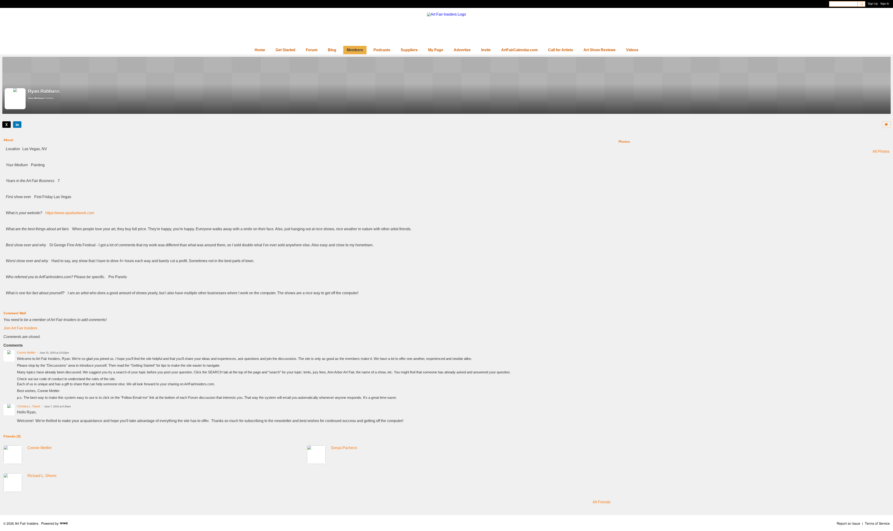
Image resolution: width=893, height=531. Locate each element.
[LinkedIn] (17, 124)
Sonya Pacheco (344, 448)
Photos (624, 141)
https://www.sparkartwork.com (69, 213)
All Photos (881, 151)
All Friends (601, 502)
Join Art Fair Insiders (20, 328)
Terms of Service (877, 523)
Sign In (884, 3)
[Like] (886, 124)
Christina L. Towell (28, 406)
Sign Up (873, 3)
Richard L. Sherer (42, 476)
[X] (6, 124)
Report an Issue (848, 523)
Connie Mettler (26, 352)
